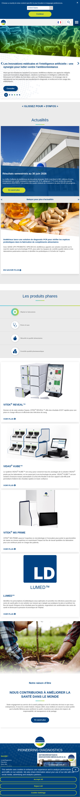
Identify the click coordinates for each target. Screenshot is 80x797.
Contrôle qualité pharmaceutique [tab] (32, 349)
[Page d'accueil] (3, 22)
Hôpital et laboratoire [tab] (27, 310)
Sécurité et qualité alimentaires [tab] (31, 336)
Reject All (38, 786)
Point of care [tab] (24, 323)
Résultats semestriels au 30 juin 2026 (24, 171)
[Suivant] (78, 62)
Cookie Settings (38, 793)
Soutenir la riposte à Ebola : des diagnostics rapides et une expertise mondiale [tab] (9, 92)
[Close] (75, 769)
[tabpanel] (40, 487)
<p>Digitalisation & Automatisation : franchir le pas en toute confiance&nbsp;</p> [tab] (17, 92)
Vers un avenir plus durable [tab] (12, 92)
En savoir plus (14, 188)
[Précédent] (1, 62)
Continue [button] (40, 14)
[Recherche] (68, 23)
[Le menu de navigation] (76, 22)
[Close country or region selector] (77, 2)
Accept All (38, 779)
